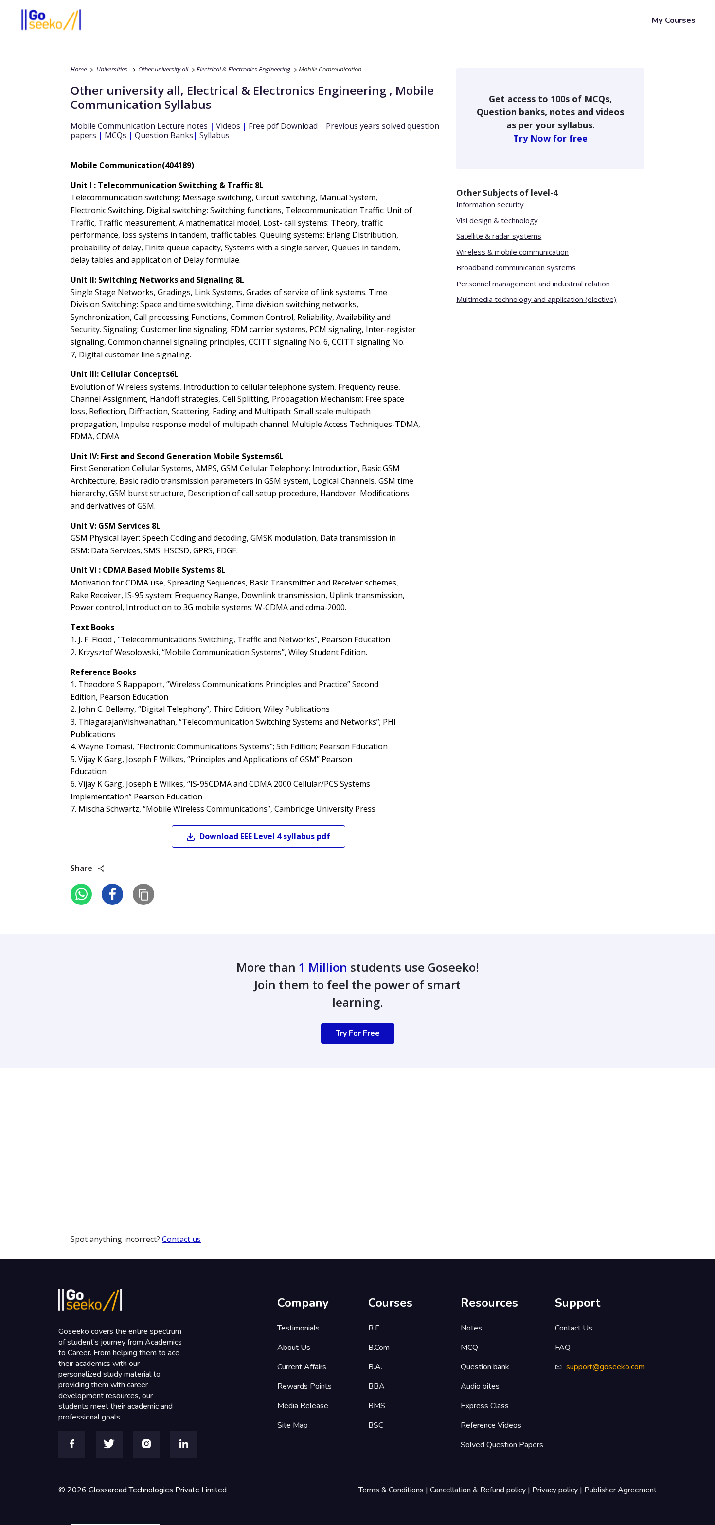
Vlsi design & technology (497, 220)
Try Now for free (550, 138)
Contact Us (573, 1328)
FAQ (563, 1347)
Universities (112, 69)
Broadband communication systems (516, 267)
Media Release (302, 1406)
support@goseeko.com (605, 1367)
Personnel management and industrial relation (533, 283)
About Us (293, 1347)
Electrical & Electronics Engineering (243, 69)
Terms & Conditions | (394, 1490)
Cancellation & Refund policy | (481, 1490)
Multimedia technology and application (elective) (536, 299)
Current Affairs (301, 1367)
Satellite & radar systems (498, 236)
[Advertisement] (292, 1136)
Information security (490, 204)
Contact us (181, 1239)
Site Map (292, 1425)
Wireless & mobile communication (512, 252)
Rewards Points (304, 1386)
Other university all (163, 69)
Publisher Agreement (620, 1490)
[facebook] (112, 894)
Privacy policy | (558, 1490)
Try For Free (358, 1033)
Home (79, 69)
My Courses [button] (674, 20)
